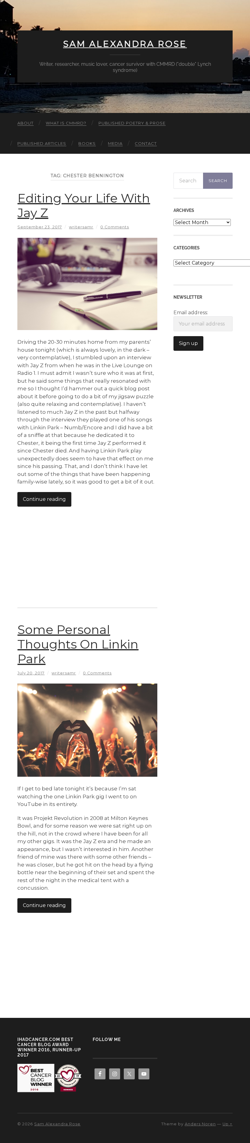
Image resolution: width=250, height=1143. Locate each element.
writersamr (81, 227)
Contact (146, 143)
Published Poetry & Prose (132, 123)
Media (115, 143)
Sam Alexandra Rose (125, 44)
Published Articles (41, 143)
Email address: (190, 312)
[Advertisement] (87, 551)
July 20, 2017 (31, 673)
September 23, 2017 (39, 227)
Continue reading (44, 499)
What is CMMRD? (66, 123)
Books (87, 143)
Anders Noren (200, 1124)
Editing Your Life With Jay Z (83, 205)
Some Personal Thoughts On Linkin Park (77, 644)
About (25, 123)
